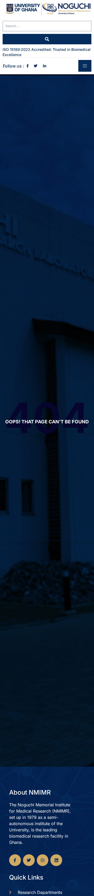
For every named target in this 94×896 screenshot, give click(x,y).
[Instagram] (43, 860)
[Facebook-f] (15, 860)
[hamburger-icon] (84, 66)
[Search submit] (47, 39)
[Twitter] (29, 860)
